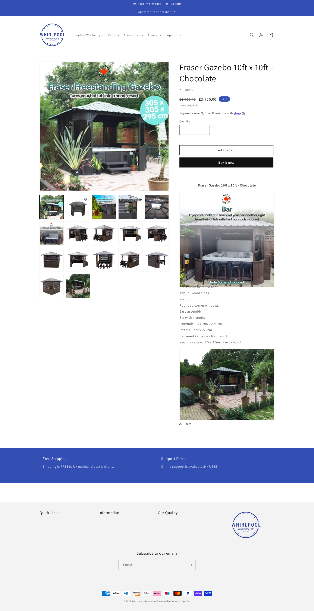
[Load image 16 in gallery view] (78, 286)
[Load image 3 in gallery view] (130, 207)
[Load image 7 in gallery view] (104, 233)
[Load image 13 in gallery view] (130, 260)
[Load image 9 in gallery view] (157, 233)
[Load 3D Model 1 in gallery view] (78, 207)
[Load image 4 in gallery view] (157, 207)
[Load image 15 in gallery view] (52, 286)
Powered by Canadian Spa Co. (173, 601)
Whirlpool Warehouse (144, 601)
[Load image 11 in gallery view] (78, 260)
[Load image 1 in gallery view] (52, 207)
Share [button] (188, 424)
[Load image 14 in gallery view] (157, 260)
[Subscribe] (190, 565)
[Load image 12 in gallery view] (104, 260)
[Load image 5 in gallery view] (52, 233)
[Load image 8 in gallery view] (130, 233)
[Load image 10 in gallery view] (52, 260)
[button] (88, 35)
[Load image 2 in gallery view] (104, 207)
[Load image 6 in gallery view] (78, 233)
